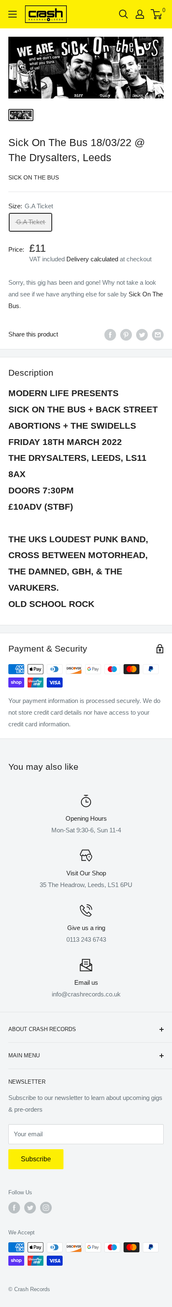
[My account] (140, 14)
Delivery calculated (92, 259)
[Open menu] (12, 14)
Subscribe (36, 1159)
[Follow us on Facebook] (14, 1207)
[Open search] (123, 14)
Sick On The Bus (33, 177)
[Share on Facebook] (110, 335)
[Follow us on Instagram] (46, 1207)
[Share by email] (158, 335)
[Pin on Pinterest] (126, 335)
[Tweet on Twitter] (142, 335)
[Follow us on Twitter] (30, 1207)
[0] (157, 14)
